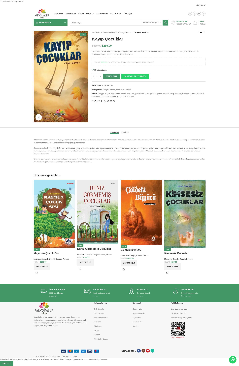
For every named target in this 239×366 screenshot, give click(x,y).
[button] (232, 359)
